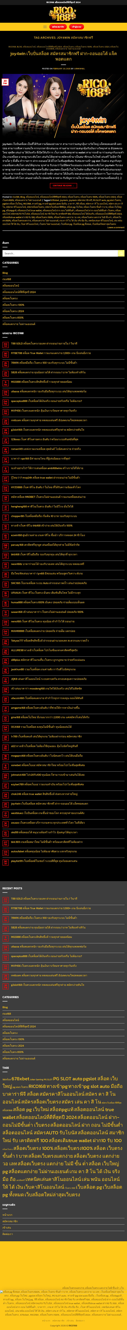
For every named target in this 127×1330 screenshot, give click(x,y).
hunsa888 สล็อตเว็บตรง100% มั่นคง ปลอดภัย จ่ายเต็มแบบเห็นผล (48, 602)
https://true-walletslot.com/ (18, 1288)
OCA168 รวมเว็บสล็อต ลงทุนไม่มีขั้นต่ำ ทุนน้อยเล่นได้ (41, 726)
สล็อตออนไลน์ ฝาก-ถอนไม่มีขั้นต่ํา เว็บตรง (94, 210)
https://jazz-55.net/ (93, 1272)
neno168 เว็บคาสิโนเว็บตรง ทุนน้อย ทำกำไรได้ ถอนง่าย (42, 621)
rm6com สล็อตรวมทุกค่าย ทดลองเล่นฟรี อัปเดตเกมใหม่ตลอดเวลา (49, 420)
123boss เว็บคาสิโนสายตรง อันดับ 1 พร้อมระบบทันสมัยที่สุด (44, 439)
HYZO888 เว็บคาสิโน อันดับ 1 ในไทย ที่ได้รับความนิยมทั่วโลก (46, 487)
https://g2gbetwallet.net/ (72, 1276)
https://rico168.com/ (86, 1261)
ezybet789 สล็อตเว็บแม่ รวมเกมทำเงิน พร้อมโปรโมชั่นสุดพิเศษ (47, 784)
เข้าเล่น (6, 1228)
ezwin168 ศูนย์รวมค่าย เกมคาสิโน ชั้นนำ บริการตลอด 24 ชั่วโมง (48, 535)
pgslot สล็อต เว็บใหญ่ (12, 203)
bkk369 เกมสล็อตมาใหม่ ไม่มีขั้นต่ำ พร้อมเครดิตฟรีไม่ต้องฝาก (47, 841)
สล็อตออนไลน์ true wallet (29, 210)
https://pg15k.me (38, 1250)
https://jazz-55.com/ (71, 1272)
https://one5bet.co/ (15, 1265)
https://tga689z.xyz (56, 1246)
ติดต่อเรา (7, 1234)
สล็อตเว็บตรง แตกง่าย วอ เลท (67, 217)
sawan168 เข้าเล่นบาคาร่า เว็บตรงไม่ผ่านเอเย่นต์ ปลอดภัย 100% (47, 612)
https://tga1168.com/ (89, 1253)
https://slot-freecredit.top (94, 1269)
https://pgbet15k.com (113, 1250)
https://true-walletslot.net (84, 1265)
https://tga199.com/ (36, 1265)
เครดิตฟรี (20, 1180)
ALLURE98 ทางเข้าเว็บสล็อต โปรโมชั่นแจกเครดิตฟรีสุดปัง (44, 650)
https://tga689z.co (35, 1246)
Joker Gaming (36, 1079)
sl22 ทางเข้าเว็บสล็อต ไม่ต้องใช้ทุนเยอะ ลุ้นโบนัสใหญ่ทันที (44, 746)
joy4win (64, 200)
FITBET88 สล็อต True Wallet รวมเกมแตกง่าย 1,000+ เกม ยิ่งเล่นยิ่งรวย (51, 353)
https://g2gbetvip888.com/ (17, 1276)
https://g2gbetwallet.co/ (19, 1280)
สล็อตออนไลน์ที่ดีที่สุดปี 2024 (49, 46)
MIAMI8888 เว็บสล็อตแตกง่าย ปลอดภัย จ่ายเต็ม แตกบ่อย (43, 631)
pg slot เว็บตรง (114, 200)
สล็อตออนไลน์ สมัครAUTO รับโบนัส (39, 1132)
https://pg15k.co (74, 1250)
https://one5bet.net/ (108, 1261)
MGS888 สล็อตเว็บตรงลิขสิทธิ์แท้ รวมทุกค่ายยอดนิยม (41, 381)
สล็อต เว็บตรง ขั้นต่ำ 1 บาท (95, 207)
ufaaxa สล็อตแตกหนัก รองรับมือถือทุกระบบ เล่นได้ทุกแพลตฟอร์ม (48, 391)
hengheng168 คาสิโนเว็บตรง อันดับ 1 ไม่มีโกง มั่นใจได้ (42, 506)
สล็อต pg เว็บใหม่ (75, 207)
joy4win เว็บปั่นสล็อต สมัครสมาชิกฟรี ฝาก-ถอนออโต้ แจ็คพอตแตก (63, 56)
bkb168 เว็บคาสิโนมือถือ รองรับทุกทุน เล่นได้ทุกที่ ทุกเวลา (44, 554)
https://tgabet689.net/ (109, 1280)
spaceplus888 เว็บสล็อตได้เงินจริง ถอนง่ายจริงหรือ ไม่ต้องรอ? (46, 401)
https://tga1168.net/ (42, 1257)
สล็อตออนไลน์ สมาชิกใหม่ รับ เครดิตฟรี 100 (51, 213)
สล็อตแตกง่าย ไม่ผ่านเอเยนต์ (68, 48)
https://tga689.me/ (63, 1280)
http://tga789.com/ (22, 1257)
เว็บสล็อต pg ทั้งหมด (82, 224)
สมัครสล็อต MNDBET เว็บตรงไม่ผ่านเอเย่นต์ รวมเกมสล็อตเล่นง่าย (48, 496)
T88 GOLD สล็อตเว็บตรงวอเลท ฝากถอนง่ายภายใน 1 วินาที (44, 343)
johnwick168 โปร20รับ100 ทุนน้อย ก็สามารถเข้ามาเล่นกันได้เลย (48, 774)
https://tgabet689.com (85, 1280)
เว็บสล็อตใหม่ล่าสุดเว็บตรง (104, 224)
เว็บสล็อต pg (66, 224)
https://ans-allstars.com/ (41, 1261)
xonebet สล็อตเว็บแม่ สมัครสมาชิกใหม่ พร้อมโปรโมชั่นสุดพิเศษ (48, 765)
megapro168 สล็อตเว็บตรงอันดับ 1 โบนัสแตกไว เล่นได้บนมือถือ (47, 755)
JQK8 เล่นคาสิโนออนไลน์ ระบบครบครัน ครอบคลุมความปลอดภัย (48, 679)
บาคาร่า (71, 203)
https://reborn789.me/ (110, 1265)
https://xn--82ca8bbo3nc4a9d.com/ (105, 1276)
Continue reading (63, 185)
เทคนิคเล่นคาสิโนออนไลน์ (100, 220)
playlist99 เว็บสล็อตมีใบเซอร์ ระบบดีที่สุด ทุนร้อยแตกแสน (44, 861)
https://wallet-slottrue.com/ (74, 1284)
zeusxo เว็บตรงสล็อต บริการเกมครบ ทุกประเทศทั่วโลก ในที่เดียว (48, 822)
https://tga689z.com (14, 1246)
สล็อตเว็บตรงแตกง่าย (21, 220)
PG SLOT (48, 1079)
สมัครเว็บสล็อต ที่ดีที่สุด (55, 207)
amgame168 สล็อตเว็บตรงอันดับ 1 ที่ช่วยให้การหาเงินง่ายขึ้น (45, 707)
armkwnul (79, 68)
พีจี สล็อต (80, 203)
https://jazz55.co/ (113, 1272)
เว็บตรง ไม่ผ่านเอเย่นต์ (49, 224)
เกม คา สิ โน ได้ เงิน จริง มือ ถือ (73, 220)
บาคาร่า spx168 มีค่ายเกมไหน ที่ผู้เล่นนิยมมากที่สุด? (40, 458)
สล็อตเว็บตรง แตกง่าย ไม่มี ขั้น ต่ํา (96, 217)
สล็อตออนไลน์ (29, 46)
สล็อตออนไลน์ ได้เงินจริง (83, 213)
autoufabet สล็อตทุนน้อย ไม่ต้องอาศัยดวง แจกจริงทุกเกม (44, 851)
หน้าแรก (7, 1215)
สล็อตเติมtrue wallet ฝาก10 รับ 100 (18, 217)
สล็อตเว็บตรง (68, 46)
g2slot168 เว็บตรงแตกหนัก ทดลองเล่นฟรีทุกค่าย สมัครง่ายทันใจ (47, 429)
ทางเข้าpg (36, 203)
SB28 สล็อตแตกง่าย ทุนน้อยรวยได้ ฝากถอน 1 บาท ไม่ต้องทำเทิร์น (48, 372)
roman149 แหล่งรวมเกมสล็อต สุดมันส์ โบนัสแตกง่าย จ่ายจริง (46, 449)
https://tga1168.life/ (83, 1257)
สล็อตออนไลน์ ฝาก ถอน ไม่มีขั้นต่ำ (58, 210)
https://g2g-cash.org (99, 1246)
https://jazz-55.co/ (50, 1272)
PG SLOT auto (99, 200)
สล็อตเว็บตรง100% (13, 318)
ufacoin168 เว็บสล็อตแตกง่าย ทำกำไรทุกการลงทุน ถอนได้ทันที (47, 698)
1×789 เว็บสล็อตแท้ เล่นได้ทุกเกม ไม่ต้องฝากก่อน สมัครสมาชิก (46, 736)
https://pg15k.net (92, 1250)
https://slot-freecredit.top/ (47, 1288)
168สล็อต (6, 1079)
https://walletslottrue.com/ (45, 1284)
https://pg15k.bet (20, 1250)
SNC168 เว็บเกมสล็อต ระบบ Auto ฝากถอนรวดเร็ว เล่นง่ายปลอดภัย (49, 583)
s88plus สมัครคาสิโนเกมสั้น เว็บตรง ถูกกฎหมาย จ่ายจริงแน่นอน (48, 659)
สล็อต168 (7, 1110)
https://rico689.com (77, 1246)
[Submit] (121, 253)
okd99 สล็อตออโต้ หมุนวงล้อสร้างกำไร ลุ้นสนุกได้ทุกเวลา (44, 832)
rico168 (12, 46)
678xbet (55, 200)
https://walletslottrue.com (38, 1269)
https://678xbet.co (17, 1261)
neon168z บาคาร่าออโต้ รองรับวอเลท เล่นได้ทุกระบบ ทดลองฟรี (47, 564)
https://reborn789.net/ (58, 1265)
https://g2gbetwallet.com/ (45, 1276)
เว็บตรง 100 (70, 1188)
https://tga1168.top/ (63, 1257)
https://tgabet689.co (19, 1284)
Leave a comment (116, 227)
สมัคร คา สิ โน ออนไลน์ (96, 203)
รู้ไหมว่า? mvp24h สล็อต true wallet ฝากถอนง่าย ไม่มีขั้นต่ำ (45, 477)
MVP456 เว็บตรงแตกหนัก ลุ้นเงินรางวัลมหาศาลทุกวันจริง (44, 410)
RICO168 (27, 203)
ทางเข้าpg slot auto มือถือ (54, 203)
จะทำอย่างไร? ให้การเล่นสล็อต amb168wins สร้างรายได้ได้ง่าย (47, 468)
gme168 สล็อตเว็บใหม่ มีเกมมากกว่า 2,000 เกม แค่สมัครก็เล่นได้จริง (50, 717)
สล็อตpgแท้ (11, 210)
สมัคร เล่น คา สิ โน (81, 1101)
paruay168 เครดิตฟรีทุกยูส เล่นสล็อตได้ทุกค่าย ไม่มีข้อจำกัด (45, 544)
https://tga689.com (42, 1280)
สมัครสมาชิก (10, 1221)
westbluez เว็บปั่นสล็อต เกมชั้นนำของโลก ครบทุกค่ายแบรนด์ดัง (47, 813)
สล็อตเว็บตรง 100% (83, 46)
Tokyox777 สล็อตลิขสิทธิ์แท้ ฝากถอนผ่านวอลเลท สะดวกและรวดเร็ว (50, 640)
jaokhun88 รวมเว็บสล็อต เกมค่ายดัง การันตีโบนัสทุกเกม (43, 669)
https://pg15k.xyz (57, 1250)
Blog (19, 46)
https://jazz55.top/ (30, 1272)
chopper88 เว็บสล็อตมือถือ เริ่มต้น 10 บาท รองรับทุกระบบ (44, 516)
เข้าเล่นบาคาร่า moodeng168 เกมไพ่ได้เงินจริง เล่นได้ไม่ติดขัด (46, 688)
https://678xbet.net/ (104, 1257)
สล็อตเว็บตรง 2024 (101, 46)
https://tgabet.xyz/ (110, 1253)
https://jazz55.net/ (14, 1269)
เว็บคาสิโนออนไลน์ (29, 224)
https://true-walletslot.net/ (104, 1284)
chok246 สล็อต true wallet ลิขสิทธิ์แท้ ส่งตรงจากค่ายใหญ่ (44, 794)
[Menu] (45, 27)
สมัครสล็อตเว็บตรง (35, 207)
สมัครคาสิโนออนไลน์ (16, 207)
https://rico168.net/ (65, 1261)
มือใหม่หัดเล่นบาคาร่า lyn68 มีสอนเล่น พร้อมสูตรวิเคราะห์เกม (47, 573)
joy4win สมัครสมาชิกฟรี (80, 200)
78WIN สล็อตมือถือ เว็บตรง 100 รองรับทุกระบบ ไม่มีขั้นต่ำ (44, 362)
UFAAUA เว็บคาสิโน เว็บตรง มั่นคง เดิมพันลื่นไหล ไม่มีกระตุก (46, 592)
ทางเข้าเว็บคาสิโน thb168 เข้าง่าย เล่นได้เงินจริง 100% (42, 525)
